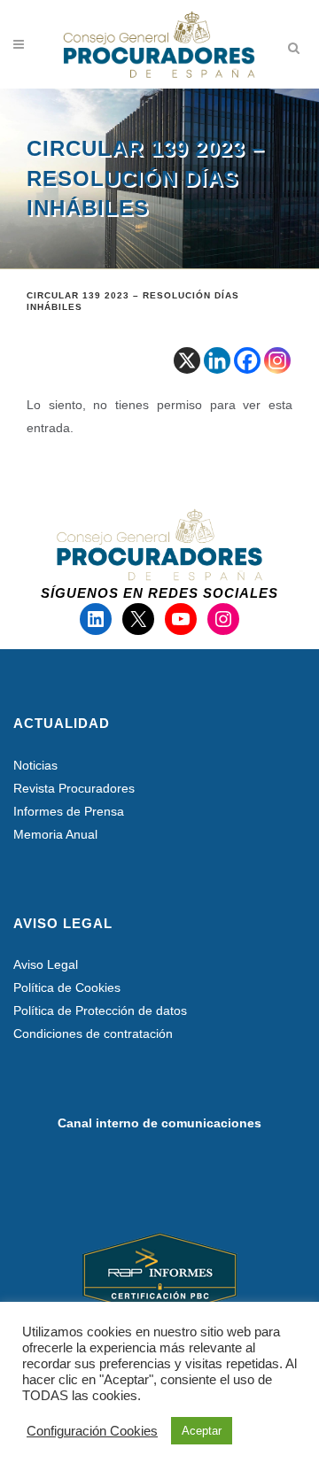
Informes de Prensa (68, 811)
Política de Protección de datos (100, 1010)
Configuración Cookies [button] (92, 1431)
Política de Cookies (67, 987)
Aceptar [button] (202, 1430)
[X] (187, 360)
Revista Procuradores (74, 788)
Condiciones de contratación (93, 1033)
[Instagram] (277, 360)
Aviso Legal (45, 964)
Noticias (35, 765)
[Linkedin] (217, 360)
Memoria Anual (55, 834)
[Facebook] (247, 360)
